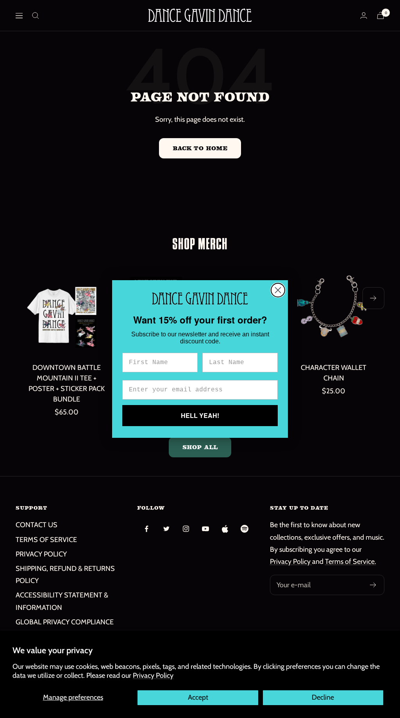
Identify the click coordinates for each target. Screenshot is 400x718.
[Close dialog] (278, 290)
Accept (198, 697)
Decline (323, 697)
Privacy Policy (153, 675)
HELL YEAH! (200, 415)
